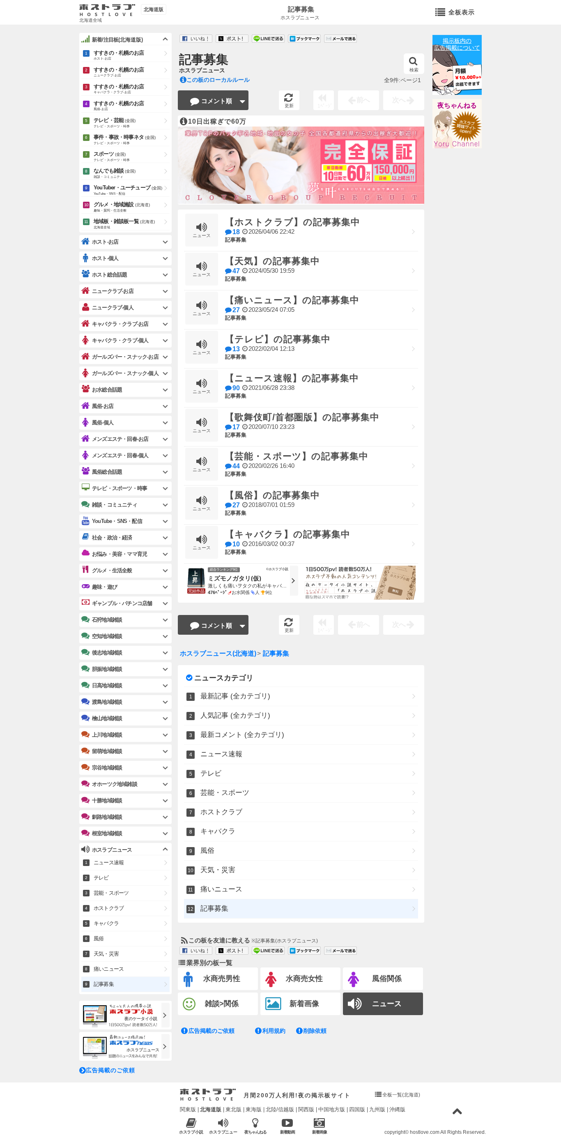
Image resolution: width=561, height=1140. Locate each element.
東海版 (254, 1109)
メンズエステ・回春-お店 (120, 439)
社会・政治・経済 (112, 537)
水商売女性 (304, 978)
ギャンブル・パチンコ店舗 (122, 603)
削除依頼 (314, 1030)
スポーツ (112, 156)
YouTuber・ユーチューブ (128, 190)
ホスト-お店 (105, 242)
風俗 (207, 850)
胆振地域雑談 (107, 669)
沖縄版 (397, 1109)
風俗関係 (387, 978)
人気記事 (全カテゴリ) (235, 715)
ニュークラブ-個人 (112, 307)
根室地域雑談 (107, 833)
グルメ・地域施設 (122, 206)
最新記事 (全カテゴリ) (235, 696)
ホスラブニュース (300, 18)
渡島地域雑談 (107, 702)
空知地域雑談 (107, 636)
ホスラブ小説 (191, 1132)
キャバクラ (217, 831)
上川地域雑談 (107, 735)
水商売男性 (221, 978)
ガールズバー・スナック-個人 (125, 373)
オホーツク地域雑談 (114, 784)
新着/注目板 (117, 40)
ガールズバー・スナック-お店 (125, 357)
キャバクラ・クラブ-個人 (120, 340)
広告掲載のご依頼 (212, 1030)
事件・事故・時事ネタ (125, 139)
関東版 (188, 1109)
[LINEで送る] (268, 39)
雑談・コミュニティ (114, 505)
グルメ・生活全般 (112, 570)
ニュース (387, 1004)
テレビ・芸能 (115, 122)
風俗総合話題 (107, 472)
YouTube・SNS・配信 (117, 521)
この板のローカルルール (218, 79)
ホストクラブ (221, 812)
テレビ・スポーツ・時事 (119, 488)
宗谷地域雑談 (107, 768)
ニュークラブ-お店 (112, 291)
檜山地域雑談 (107, 718)
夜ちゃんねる (457, 105)
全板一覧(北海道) (401, 1095)
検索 (413, 69)
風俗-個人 (102, 422)
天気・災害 (217, 870)
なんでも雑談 (115, 173)
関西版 (306, 1109)
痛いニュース (221, 889)
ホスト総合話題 (109, 275)
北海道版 (210, 1109)
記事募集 (301, 9)
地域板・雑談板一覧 (124, 223)
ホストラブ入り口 (208, 1095)
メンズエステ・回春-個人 (120, 455)
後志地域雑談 (107, 652)
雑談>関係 (222, 1004)
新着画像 (304, 1004)
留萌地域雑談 (107, 751)
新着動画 (287, 1132)
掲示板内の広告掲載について (457, 44)
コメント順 (216, 100)
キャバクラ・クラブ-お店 (120, 324)
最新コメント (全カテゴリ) (242, 735)
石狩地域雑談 (107, 620)
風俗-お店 (102, 406)
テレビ (210, 773)
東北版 (233, 1109)
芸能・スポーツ (224, 793)
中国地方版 (331, 1109)
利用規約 (273, 1030)
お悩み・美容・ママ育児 (119, 554)
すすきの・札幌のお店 (119, 55)
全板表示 (461, 12)
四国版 (357, 1109)
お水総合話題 (107, 390)
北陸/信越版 (280, 1109)
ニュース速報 (221, 754)
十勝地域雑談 (107, 800)
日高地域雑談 (107, 685)
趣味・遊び (104, 587)
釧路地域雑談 (107, 817)
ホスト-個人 (105, 258)
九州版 (377, 1109)
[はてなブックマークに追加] (304, 39)
